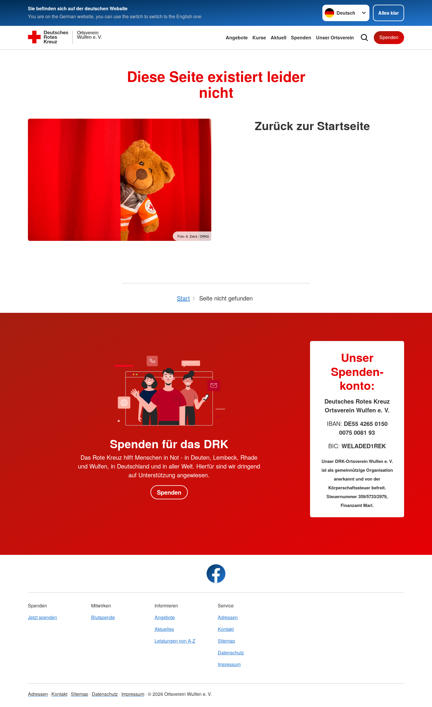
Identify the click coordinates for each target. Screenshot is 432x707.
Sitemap (226, 640)
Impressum (229, 664)
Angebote (237, 37)
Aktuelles (164, 629)
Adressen (228, 617)
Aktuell (278, 37)
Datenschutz (231, 652)
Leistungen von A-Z (175, 640)
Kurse (259, 37)
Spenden (301, 37)
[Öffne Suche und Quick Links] (364, 37)
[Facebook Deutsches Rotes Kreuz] (216, 573)
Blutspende (103, 617)
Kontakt (226, 629)
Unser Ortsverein (335, 37)
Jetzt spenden (42, 617)
